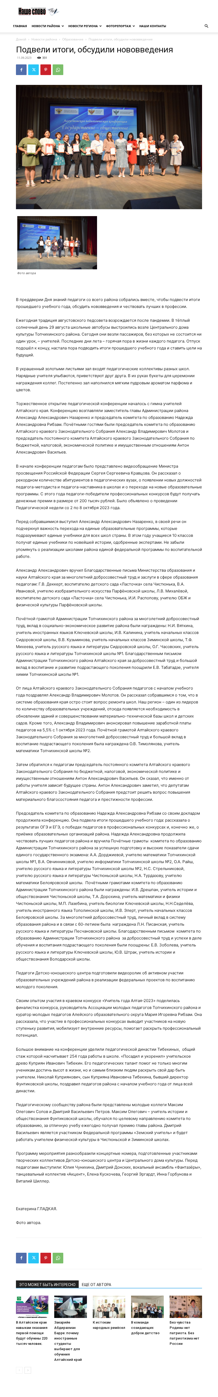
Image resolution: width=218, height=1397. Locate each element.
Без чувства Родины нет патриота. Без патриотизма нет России (184, 1333)
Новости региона (83, 26)
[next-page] (27, 1370)
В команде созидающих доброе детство (145, 1327)
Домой (21, 39)
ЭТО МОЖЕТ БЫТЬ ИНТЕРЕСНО (47, 1285)
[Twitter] (33, 69)
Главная (20, 26)
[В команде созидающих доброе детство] (147, 1307)
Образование (72, 39)
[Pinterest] (45, 69)
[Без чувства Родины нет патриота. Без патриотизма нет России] (186, 1307)
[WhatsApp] (58, 69)
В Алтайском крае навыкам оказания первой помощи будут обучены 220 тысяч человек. (31, 1333)
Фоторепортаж (118, 26)
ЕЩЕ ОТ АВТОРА (96, 1285)
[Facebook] (21, 69)
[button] (206, 26)
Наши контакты (152, 26)
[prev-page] (19, 1370)
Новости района (46, 26)
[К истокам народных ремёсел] (109, 1307)
